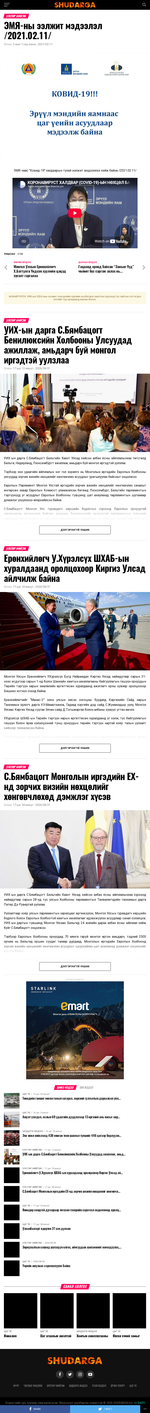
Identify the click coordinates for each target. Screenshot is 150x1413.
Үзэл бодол (99, 1386)
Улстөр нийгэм (55, 1386)
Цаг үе (133, 1386)
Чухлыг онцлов (33, 1386)
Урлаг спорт (118, 1386)
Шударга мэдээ (78, 1386)
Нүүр (16, 1386)
